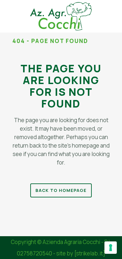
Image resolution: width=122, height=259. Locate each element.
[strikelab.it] (89, 253)
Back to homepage (61, 190)
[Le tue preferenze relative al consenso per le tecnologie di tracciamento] (110, 247)
